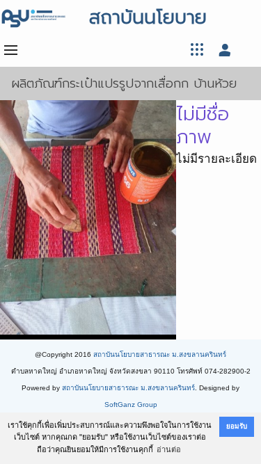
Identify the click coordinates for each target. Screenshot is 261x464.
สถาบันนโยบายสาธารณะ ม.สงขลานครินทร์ (159, 354)
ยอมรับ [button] (236, 426)
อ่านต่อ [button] (169, 449)
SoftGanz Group (130, 404)
